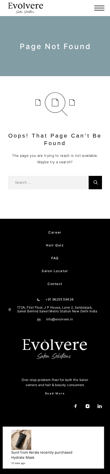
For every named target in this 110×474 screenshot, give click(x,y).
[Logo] (25, 8)
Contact (55, 284)
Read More (55, 393)
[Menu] (99, 8)
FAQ (55, 258)
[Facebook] (76, 406)
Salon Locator (55, 271)
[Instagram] (88, 406)
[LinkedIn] (100, 406)
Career (54, 232)
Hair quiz (55, 245)
